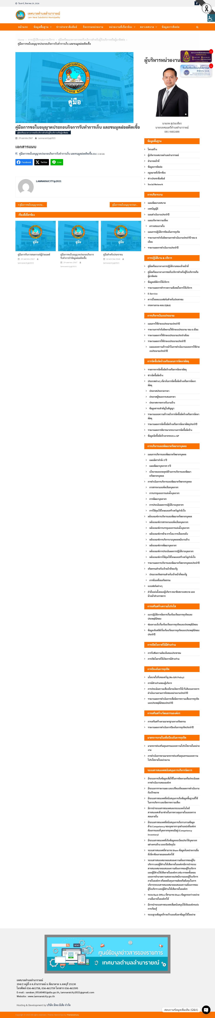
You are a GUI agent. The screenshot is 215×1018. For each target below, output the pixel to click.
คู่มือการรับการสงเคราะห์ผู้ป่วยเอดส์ (34, 254)
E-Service (153, 293)
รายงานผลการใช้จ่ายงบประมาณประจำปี (167, 341)
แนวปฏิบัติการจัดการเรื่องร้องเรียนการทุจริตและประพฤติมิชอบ (170, 616)
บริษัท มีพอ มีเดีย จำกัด (59, 1005)
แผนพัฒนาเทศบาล (157, 202)
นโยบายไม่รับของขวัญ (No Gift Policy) (166, 677)
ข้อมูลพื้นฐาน (41, 27)
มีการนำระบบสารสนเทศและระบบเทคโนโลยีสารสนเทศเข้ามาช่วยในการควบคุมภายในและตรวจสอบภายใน (172, 812)
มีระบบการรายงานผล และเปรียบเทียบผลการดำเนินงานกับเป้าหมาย (173, 790)
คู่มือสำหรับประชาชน (113, 254)
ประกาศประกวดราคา (159, 390)
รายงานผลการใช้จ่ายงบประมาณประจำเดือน (168, 335)
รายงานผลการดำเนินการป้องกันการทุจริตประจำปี (171, 727)
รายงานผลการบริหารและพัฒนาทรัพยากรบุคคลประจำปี (174, 562)
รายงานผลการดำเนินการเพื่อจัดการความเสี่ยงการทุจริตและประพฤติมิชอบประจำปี (173, 700)
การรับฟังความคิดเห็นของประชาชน (164, 653)
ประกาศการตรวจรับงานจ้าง (162, 402)
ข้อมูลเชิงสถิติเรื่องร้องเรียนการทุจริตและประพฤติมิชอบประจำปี (173, 632)
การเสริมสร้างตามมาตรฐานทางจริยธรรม (167, 721)
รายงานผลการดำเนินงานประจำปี (163, 247)
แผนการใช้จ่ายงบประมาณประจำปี (164, 323)
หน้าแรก (23, 27)
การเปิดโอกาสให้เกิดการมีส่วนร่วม (163, 658)
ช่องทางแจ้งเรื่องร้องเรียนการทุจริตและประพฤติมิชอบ (173, 624)
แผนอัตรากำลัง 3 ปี (158, 460)
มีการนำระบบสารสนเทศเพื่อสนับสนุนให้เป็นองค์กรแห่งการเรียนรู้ (173, 906)
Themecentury (73, 1014)
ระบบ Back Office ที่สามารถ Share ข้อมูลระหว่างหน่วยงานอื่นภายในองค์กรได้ (173, 896)
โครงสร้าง (152, 149)
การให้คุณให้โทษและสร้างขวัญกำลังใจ (167, 510)
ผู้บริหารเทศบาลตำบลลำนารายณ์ (163, 155)
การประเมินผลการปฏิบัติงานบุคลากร (166, 504)
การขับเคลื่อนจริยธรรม (159, 580)
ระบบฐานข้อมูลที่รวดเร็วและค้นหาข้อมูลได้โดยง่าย (171, 914)
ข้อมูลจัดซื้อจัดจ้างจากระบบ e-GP (163, 435)
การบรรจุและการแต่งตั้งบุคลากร (164, 493)
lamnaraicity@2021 (47, 138)
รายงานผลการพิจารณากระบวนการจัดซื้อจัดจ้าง (170, 430)
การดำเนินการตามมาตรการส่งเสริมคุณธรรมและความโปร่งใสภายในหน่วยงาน (173, 757)
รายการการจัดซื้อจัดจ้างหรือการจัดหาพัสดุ (167, 369)
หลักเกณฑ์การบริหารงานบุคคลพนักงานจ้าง (169, 539)
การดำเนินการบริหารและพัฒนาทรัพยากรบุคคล (170, 481)
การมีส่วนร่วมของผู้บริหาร (160, 683)
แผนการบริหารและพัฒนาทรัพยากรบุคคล (167, 454)
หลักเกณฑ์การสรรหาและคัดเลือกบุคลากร (168, 522)
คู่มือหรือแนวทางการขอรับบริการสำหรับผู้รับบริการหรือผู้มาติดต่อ (42, 132)
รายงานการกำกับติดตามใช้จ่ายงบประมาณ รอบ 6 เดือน (173, 329)
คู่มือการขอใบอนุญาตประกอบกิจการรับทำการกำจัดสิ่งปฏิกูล (33, 204)
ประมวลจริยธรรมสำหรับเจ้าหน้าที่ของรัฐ (168, 574)
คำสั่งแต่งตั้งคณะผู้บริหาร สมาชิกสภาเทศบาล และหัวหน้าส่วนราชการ (171, 593)
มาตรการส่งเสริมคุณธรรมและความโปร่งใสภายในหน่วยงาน (174, 747)
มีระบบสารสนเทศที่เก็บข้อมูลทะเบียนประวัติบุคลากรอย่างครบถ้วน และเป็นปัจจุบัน (172, 842)
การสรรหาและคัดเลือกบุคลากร (163, 487)
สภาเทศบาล (147, 27)
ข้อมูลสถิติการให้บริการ (158, 281)
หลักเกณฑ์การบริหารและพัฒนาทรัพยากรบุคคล (170, 516)
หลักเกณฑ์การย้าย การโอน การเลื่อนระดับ (168, 533)
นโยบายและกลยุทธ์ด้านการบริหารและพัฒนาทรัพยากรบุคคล (170, 473)
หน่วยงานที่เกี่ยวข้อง (120, 27)
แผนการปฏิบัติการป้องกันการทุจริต (164, 231)
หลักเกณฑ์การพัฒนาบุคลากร (162, 545)
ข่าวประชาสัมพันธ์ (66, 27)
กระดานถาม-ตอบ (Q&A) (159, 305)
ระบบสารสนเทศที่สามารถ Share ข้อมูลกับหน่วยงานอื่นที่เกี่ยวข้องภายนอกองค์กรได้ (173, 852)
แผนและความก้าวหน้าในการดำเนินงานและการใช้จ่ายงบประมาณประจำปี (174, 348)
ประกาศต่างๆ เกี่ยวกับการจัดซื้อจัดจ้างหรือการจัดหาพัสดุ (172, 383)
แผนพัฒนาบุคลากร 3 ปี (160, 465)
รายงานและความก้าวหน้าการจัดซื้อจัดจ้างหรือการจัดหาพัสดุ (173, 416)
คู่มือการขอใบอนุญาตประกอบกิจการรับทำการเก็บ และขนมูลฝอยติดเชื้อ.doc (58, 153)
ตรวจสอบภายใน (157, 226)
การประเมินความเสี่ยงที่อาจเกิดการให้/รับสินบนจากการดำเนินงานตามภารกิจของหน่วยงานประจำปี (173, 690)
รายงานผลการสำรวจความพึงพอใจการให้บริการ (170, 287)
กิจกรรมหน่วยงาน (93, 27)
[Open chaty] (206, 1010)
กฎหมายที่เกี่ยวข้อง (157, 172)
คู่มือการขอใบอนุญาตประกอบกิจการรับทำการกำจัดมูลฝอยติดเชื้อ (77, 256)
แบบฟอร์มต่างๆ (155, 586)
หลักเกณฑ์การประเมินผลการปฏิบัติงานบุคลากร (171, 551)
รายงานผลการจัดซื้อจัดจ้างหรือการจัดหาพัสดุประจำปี (172, 424)
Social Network (155, 184)
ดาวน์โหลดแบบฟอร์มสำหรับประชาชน (165, 299)
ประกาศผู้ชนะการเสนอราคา (162, 396)
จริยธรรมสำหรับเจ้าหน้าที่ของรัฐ (163, 568)
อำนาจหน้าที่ (153, 161)
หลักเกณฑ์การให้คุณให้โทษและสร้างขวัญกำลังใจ (172, 557)
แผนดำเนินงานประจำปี (158, 214)
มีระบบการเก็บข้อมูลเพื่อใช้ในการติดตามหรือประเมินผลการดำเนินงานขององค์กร (173, 780)
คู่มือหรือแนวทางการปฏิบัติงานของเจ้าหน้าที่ (168, 266)
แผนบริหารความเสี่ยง (158, 220)
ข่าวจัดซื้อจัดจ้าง (155, 375)
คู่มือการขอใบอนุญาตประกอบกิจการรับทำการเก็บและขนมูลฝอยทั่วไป (126, 204)
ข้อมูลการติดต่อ (171, 27)
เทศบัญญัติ (153, 208)
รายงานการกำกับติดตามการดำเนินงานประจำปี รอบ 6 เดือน (172, 239)
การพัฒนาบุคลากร (158, 499)
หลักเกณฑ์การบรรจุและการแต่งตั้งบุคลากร (169, 527)
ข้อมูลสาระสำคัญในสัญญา (161, 408)
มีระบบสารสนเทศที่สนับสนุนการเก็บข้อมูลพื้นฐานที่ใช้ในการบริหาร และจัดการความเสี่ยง (173, 800)
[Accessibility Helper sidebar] (211, 18)
